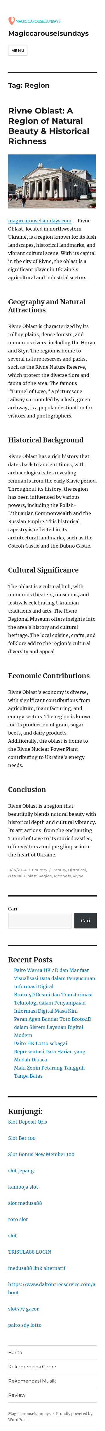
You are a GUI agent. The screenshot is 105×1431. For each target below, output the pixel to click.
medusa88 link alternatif (36, 1268)
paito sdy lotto (25, 1325)
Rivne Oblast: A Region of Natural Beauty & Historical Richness (48, 126)
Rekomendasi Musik (32, 1381)
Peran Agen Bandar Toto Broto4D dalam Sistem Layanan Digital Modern (52, 1027)
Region (45, 876)
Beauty (59, 869)
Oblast (30, 876)
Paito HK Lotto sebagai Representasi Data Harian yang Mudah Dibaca (49, 1052)
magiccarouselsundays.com (39, 221)
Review (16, 1395)
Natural (15, 876)
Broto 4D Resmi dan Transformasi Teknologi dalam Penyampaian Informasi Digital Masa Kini (53, 1003)
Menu (17, 50)
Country (39, 869)
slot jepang (21, 1170)
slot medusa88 (25, 1203)
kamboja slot (23, 1187)
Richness (62, 876)
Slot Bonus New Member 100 (41, 1154)
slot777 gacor (23, 1309)
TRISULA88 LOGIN (29, 1252)
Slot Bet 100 (22, 1138)
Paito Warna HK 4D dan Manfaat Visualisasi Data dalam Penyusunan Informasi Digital (54, 978)
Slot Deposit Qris (27, 1122)
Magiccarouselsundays (48, 33)
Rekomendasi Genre (32, 1366)
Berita (15, 1352)
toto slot (18, 1219)
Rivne (78, 876)
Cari (12, 909)
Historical (77, 869)
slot (12, 1236)
